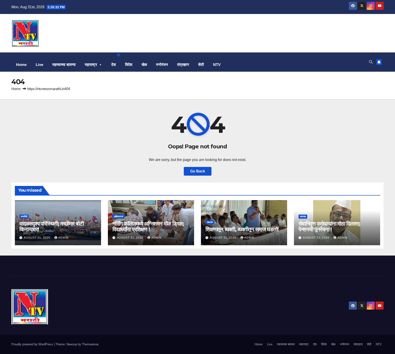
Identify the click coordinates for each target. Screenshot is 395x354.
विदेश (128, 65)
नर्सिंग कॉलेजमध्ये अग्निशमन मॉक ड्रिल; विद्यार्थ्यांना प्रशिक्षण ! (148, 226)
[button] (371, 62)
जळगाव (210, 222)
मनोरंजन (162, 65)
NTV (217, 65)
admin (63, 237)
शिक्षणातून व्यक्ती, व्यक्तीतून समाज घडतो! (242, 229)
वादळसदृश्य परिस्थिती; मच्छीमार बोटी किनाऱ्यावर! (51, 226)
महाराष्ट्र (91, 65)
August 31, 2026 (37, 237)
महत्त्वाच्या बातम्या (64, 65)
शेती (201, 65)
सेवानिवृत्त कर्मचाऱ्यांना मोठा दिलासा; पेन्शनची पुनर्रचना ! (329, 226)
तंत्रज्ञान (183, 65)
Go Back (197, 171)
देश (113, 65)
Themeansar (90, 344)
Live (39, 65)
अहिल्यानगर (118, 216)
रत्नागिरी (24, 216)
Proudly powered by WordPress (32, 344)
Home (21, 65)
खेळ (144, 65)
